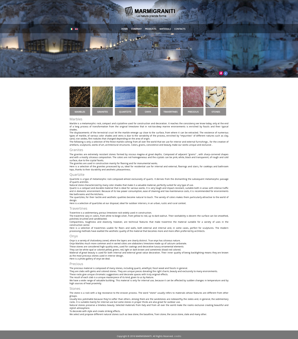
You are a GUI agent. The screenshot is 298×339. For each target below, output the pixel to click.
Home (124, 28)
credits (177, 336)
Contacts (179, 28)
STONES (216, 111)
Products (150, 28)
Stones (75, 288)
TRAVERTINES (170, 111)
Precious (76, 264)
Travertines (78, 208)
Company (136, 28)
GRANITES (102, 111)
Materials (165, 28)
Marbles (76, 119)
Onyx (74, 236)
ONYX (148, 111)
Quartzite (77, 174)
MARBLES (80, 111)
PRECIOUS (193, 111)
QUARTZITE (125, 111)
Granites (76, 150)
